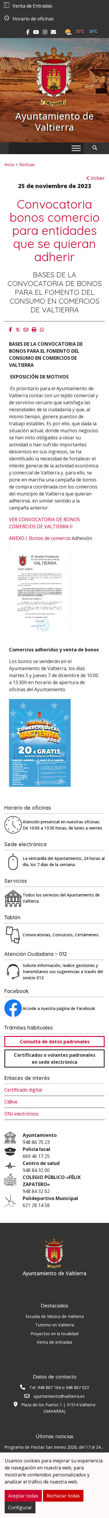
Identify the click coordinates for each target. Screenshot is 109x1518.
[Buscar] (96, 147)
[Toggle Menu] (76, 148)
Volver (97, 178)
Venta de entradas (54, 1342)
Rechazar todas (63, 1496)
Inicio (9, 164)
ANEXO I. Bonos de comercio (40, 538)
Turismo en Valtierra (54, 1325)
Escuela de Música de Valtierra (55, 1316)
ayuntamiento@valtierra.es (59, 1396)
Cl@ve (10, 1102)
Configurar (20, 1507)
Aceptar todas (23, 1496)
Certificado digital (23, 1090)
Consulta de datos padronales (55, 1041)
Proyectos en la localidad (54, 1333)
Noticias (27, 164)
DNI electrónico (21, 1114)
